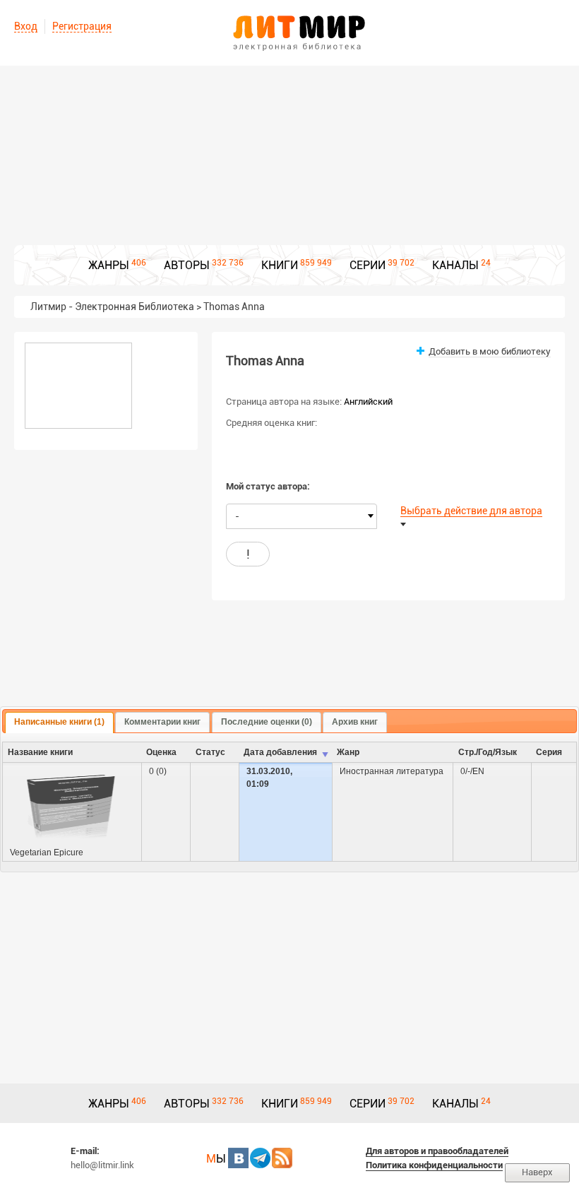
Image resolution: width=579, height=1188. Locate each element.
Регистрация (82, 26)
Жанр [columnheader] (348, 752)
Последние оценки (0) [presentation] (266, 722)
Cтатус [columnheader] (210, 752)
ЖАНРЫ (108, 265)
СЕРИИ (368, 265)
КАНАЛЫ (455, 265)
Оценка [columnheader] (161, 752)
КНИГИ (279, 265)
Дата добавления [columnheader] (280, 752)
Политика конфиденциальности (434, 1165)
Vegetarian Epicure (46, 852)
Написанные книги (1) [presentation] (59, 722)
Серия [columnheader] (549, 752)
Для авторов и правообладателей (437, 1151)
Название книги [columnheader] (40, 752)
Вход (25, 26)
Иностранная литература (391, 771)
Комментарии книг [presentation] (162, 722)
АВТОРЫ (187, 265)
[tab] (59, 722)
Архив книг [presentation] (355, 722)
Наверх (537, 1172)
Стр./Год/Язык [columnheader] (487, 752)
